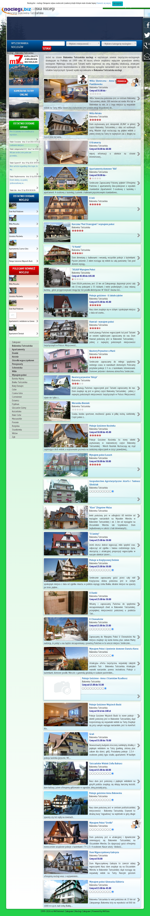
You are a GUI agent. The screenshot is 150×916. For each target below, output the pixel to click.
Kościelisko (16, 411)
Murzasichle (17, 418)
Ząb (13, 437)
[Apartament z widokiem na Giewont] (12, 315)
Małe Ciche (16, 415)
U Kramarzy (95, 142)
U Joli (92, 198)
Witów (15, 433)
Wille (14, 371)
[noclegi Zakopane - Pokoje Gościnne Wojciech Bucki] (37, 259)
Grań (91, 734)
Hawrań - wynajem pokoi (101, 321)
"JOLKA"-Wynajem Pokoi (83, 269)
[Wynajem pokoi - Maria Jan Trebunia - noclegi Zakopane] (37, 145)
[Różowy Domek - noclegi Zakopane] (37, 159)
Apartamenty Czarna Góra (18, 248)
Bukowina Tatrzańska (22, 345)
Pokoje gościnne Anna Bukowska (105, 793)
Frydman (15, 404)
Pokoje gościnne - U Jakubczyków (106, 295)
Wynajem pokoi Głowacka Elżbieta (106, 881)
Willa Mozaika (14, 224)
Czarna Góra (17, 393)
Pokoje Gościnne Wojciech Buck (21, 261)
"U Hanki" (76, 246)
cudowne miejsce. (17, 145)
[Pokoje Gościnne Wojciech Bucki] (12, 255)
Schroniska (17, 367)
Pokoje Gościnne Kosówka (102, 425)
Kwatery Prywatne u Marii (102, 350)
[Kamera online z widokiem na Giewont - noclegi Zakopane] (24, 108)
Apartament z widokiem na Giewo (21, 321)
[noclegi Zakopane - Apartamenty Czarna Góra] (37, 247)
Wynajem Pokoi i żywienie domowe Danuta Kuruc (114, 648)
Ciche (14, 389)
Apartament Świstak (16, 333)
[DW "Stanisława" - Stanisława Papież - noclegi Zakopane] (37, 173)
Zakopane (16, 342)
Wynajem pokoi (19, 375)
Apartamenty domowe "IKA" (103, 168)
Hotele (15, 356)
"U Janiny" (94, 533)
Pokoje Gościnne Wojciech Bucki (105, 704)
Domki (15, 353)
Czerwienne (17, 396)
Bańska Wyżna (18, 378)
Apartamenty (18, 349)
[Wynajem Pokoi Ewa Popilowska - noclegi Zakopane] (37, 186)
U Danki (93, 592)
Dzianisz (15, 400)
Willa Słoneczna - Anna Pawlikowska (102, 82)
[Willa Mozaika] (12, 217)
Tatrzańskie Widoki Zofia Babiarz (105, 763)
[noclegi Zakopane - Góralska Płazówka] (37, 235)
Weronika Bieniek (81, 403)
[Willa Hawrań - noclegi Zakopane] (37, 138)
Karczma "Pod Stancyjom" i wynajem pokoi (93, 224)
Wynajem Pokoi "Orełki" (101, 822)
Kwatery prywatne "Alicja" (84, 377)
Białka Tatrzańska (19, 382)
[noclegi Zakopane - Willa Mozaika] (37, 222)
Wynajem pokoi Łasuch (100, 454)
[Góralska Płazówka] (12, 230)
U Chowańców (96, 619)
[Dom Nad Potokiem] (12, 205)
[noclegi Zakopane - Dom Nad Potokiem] (37, 210)
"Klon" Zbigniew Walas (100, 507)
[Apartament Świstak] (12, 327)
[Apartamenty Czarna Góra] (12, 242)
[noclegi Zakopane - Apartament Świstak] (37, 332)
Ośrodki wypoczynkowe (23, 360)
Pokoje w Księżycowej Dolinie (104, 560)
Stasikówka (17, 429)
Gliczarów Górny (19, 407)
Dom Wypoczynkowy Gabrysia (104, 852)
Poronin (15, 422)
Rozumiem (117, 3)
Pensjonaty (17, 364)
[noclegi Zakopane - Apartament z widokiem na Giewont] (37, 320)
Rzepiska (15, 426)
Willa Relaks (95, 113)
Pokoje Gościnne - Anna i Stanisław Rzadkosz (104, 678)
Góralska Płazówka (16, 236)
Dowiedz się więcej (104, 3)
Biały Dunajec (18, 385)
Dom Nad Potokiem (16, 211)
